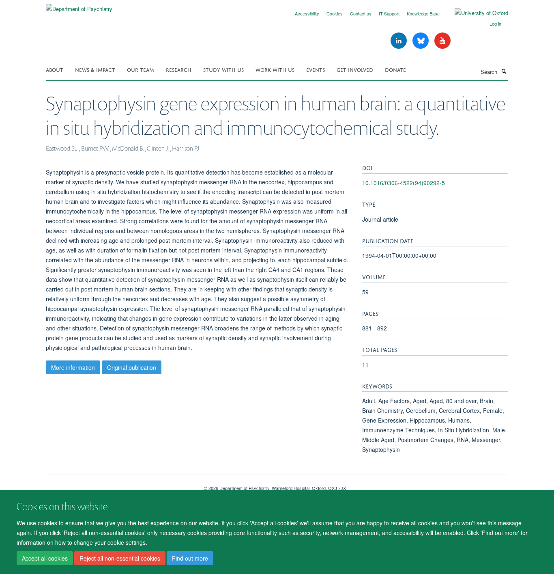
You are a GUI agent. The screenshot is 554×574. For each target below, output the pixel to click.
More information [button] (73, 367)
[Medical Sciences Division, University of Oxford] (119, 485)
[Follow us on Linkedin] (399, 41)
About (54, 69)
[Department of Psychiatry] (79, 6)
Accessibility (307, 13)
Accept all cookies (45, 558)
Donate (395, 69)
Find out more (190, 558)
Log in (495, 23)
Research (178, 69)
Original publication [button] (131, 367)
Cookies (334, 13)
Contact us (360, 13)
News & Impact (95, 69)
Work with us (275, 69)
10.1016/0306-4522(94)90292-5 (403, 183)
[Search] (503, 71)
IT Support (389, 13)
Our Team (140, 69)
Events (315, 69)
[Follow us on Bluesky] (421, 41)
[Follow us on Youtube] (442, 41)
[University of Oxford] (475, 13)
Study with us (223, 69)
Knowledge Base (423, 13)
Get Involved (355, 69)
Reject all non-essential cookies (119, 558)
